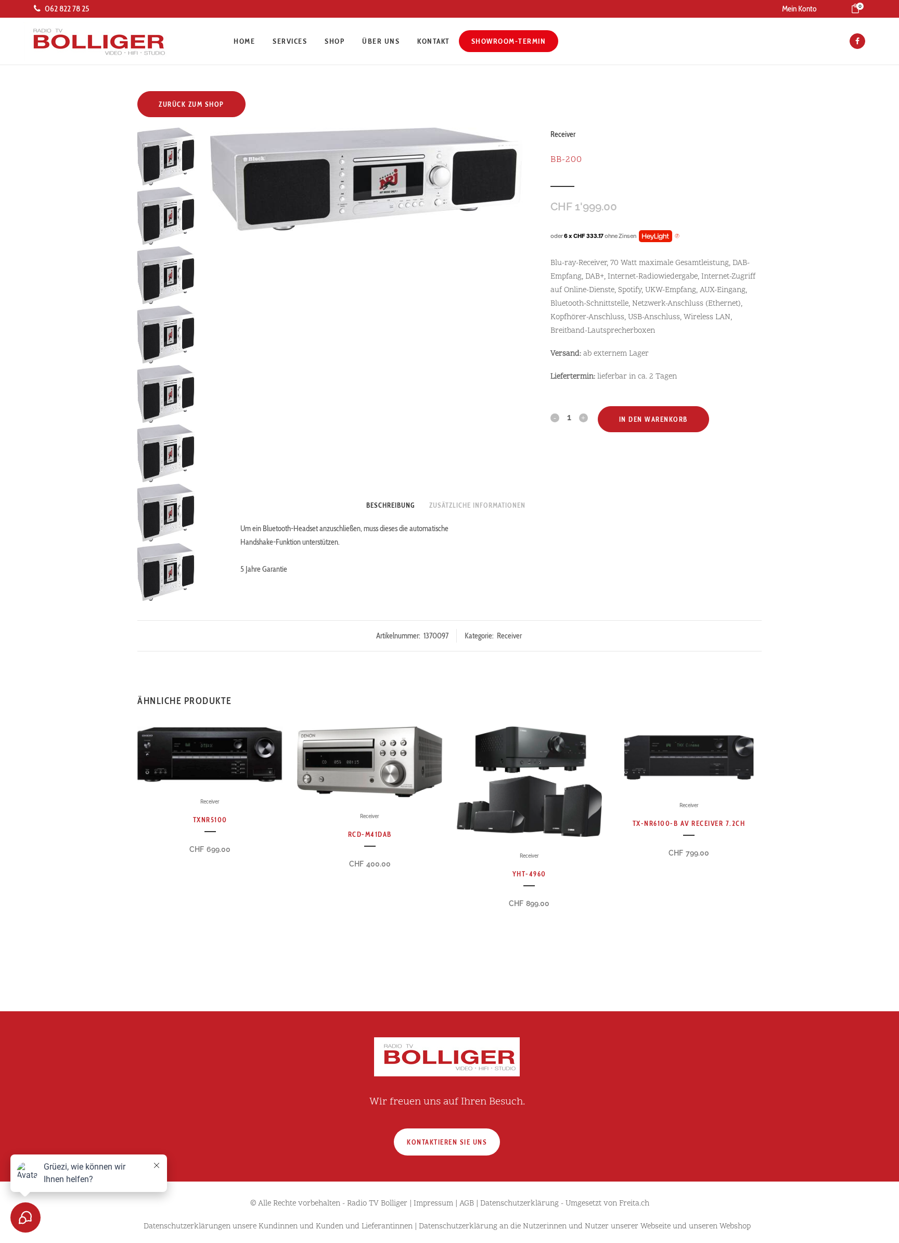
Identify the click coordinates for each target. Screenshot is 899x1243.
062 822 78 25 (67, 9)
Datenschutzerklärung (519, 1203)
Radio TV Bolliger (377, 1203)
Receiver (562, 134)
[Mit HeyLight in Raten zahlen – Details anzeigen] (677, 236)
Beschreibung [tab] (390, 505)
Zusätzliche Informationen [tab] (477, 505)
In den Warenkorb (653, 419)
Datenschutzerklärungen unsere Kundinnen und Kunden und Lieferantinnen (278, 1226)
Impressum (433, 1203)
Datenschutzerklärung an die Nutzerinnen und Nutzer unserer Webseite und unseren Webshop (585, 1226)
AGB (466, 1203)
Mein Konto (799, 9)
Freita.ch (634, 1203)
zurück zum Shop (191, 104)
